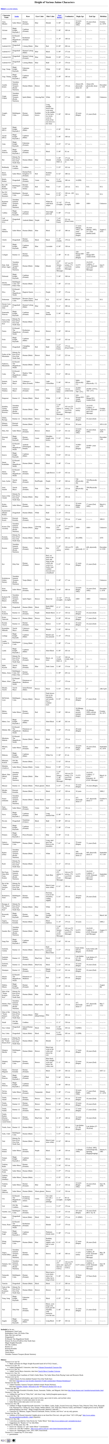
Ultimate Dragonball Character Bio (50, 1367)
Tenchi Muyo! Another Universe (49, 1371)
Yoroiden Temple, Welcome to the (27, 1386)
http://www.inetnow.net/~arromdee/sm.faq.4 (66, 1421)
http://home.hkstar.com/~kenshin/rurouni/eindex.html (85, 1390)
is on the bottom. (9, 9)
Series (17, 16)
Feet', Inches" (60, 16)
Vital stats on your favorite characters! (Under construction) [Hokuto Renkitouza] (43, 1381)
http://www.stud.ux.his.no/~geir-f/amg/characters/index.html (51, 1428)
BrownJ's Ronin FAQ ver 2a (52, 1386)
